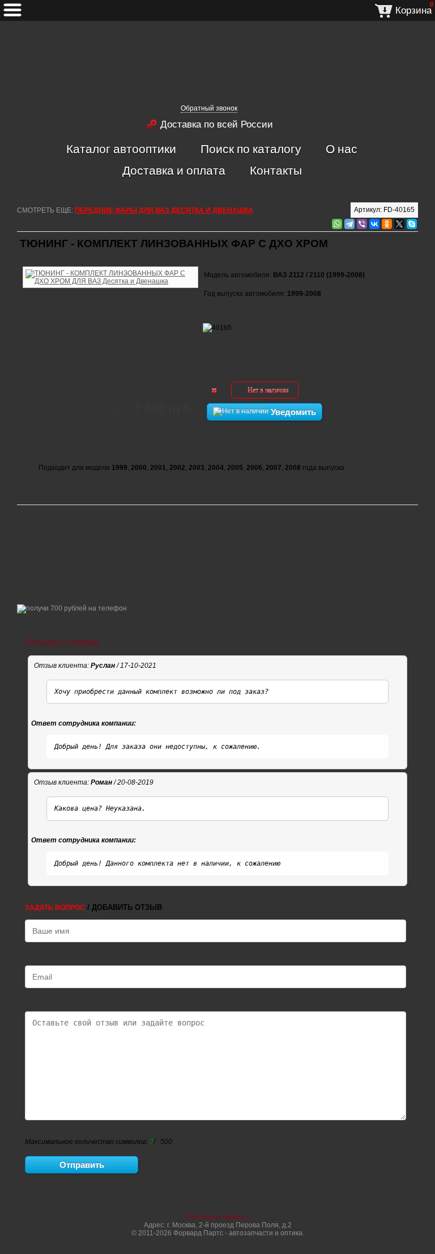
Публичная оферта (218, 1217)
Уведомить (292, 412)
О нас (341, 148)
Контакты (276, 170)
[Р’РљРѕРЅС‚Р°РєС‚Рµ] (374, 224)
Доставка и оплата (173, 170)
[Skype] (412, 224)
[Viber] (362, 224)
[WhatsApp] (337, 224)
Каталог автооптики (121, 148)
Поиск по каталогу (251, 148)
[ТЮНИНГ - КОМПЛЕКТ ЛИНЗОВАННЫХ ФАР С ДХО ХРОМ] (110, 265)
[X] (399, 224)
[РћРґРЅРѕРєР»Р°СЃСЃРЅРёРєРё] (387, 224)
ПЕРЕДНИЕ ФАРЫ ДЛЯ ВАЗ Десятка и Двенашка (164, 210)
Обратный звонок (209, 108)
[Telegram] (349, 224)
